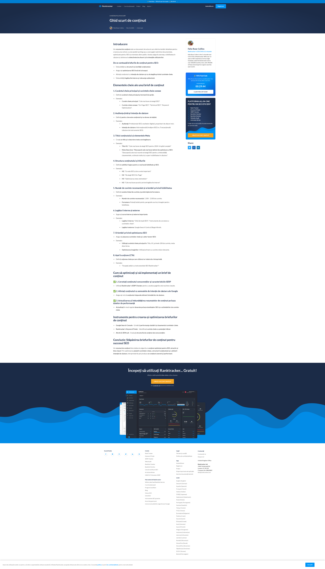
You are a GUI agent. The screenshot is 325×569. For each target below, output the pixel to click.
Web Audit (148, 461)
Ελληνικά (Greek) (181, 521)
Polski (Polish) (180, 500)
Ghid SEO (148, 496)
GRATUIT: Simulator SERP (152, 475)
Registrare (221, 6)
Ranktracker (106, 6)
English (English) (181, 481)
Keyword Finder (149, 456)
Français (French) (181, 489)
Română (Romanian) (182, 540)
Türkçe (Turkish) (181, 508)
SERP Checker (149, 459)
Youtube (112, 454)
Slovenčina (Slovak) (182, 543)
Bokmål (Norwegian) (182, 554)
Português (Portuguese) (183, 502)
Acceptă (309, 564)
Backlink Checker (150, 464)
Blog (143, 6)
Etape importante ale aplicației (185, 471)
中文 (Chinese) (180, 510)
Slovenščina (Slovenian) (183, 546)
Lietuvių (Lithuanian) (182, 535)
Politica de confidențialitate (184, 456)
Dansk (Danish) (180, 519)
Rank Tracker (149, 453)
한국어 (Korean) (181, 551)
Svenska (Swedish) (181, 505)
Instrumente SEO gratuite (152, 498)
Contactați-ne (202, 454)
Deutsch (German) (181, 483)
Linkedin (132, 454)
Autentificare (209, 6)
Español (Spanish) (181, 486)
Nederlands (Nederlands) (183, 497)
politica (99, 565)
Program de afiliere (150, 487)
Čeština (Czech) (181, 516)
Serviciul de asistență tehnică (184, 474)
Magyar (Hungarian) (182, 529)
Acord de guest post (151, 501)
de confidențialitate (112, 565)
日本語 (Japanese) (181, 494)
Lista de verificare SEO (151, 469)
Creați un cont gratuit (162, 381)
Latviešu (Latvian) (181, 538)
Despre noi (201, 457)
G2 (139, 454)
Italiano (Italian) (181, 491)
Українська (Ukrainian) (183, 548)
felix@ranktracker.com (204, 472)
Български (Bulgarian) (183, 513)
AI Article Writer (150, 472)
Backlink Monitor (150, 467)
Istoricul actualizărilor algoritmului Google (157, 504)
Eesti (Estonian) (180, 524)
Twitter (126, 454)
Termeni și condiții (181, 453)
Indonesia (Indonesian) (183, 532)
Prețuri (138, 6)
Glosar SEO (148, 493)
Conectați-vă (156, 385)
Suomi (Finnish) (180, 527)
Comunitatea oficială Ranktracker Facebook (119, 454)
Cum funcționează (129, 6)
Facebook (105, 454)
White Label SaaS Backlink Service (155, 482)
